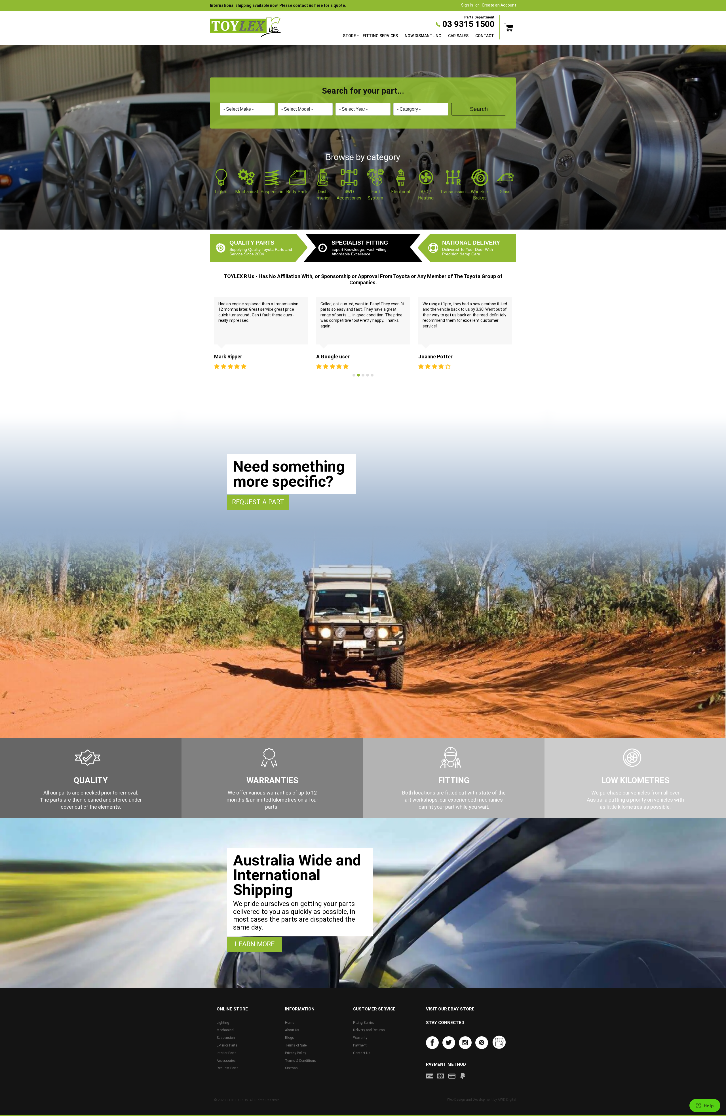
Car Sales (458, 35)
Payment (360, 1045)
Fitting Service (363, 1023)
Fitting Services (380, 35)
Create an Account (499, 5)
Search (479, 109)
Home (289, 1023)
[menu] (418, 36)
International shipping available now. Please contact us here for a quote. (278, 5)
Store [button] (349, 35)
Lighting (223, 1023)
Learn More (255, 944)
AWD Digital (507, 1100)
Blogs (289, 1038)
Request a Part (258, 502)
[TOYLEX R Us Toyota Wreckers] (245, 27)
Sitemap (291, 1068)
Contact (484, 35)
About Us (292, 1030)
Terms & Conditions (300, 1061)
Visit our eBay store (450, 1009)
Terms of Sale (296, 1045)
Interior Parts (227, 1053)
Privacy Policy (295, 1053)
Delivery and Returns (369, 1030)
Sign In (467, 5)
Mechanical (225, 1030)
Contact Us (361, 1053)
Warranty (360, 1038)
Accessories (226, 1061)
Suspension (226, 1038)
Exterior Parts (227, 1045)
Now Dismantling (423, 35)
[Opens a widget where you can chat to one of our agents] (704, 1106)
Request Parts (228, 1068)
